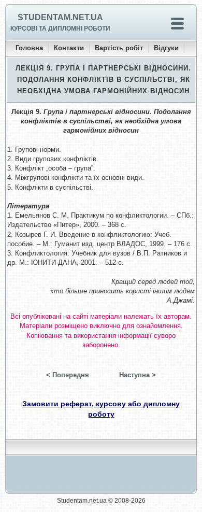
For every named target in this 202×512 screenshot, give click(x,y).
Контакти (69, 48)
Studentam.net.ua (60, 17)
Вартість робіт (119, 48)
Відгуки (166, 48)
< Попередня (67, 375)
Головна (29, 48)
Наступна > (137, 375)
